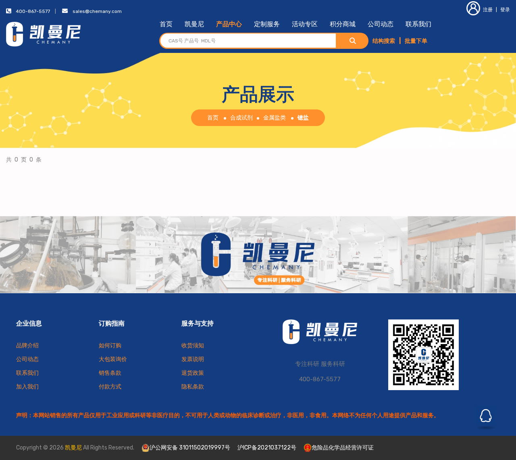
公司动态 (380, 24)
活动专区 (305, 24)
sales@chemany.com (97, 11)
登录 (505, 10)
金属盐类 (274, 117)
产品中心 (229, 24)
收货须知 (192, 345)
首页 (166, 24)
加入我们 (27, 386)
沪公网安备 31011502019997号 (190, 447)
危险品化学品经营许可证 (343, 447)
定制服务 (267, 24)
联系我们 (418, 24)
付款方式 (110, 386)
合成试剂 (241, 117)
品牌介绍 (27, 345)
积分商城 (343, 24)
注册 (488, 10)
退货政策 (192, 373)
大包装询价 (113, 359)
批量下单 (416, 41)
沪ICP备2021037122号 (266, 447)
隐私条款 (192, 386)
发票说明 (192, 359)
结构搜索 (383, 41)
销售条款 (110, 373)
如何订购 (110, 345)
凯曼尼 (194, 24)
